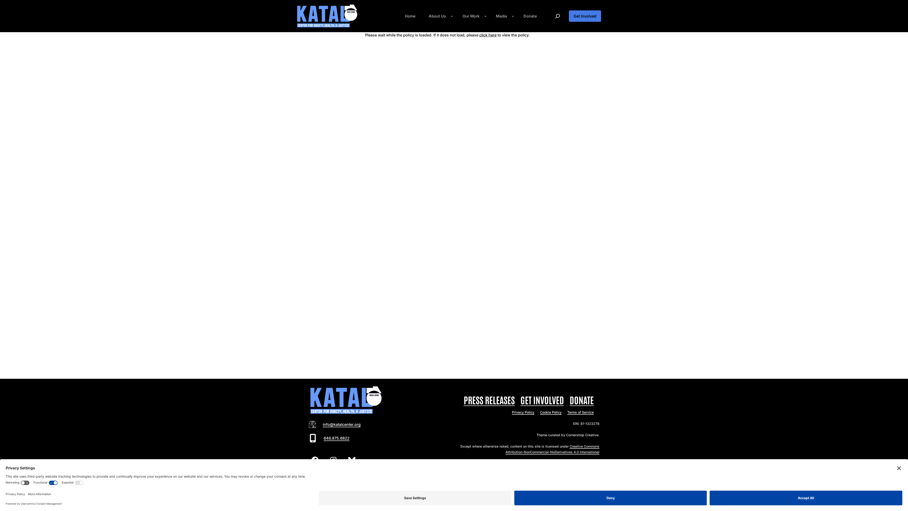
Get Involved (585, 16)
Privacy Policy (523, 412)
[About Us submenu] (452, 16)
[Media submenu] (513, 16)
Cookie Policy (551, 412)
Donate (582, 399)
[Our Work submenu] (485, 16)
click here (488, 35)
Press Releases (489, 399)
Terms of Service (580, 412)
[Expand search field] (557, 16)
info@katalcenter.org (342, 424)
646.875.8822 (336, 438)
